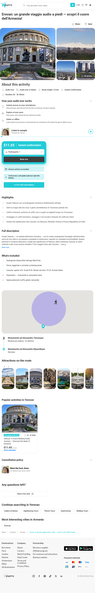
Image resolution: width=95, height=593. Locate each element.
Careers (20, 551)
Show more (5, 247)
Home (4, 532)
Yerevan (22, 532)
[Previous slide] (4, 366)
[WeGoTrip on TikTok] (50, 576)
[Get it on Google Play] (86, 548)
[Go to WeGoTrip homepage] (8, 4)
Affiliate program (40, 551)
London (5, 554)
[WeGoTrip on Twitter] (56, 576)
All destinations (8, 567)
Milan (4, 564)
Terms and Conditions (21, 561)
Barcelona (6, 547)
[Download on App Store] (71, 548)
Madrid (5, 557)
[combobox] (44, 5)
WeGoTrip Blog (23, 554)
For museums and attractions (45, 554)
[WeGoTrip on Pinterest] (45, 576)
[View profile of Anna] (5, 469)
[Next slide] (8, 366)
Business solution (40, 557)
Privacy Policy (23, 566)
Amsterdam (7, 560)
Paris (4, 551)
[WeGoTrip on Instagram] (33, 576)
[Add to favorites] (34, 407)
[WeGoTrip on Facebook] (39, 576)
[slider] (1, 136)
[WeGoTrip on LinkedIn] (61, 576)
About (20, 547)
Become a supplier (40, 547)
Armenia (13, 532)
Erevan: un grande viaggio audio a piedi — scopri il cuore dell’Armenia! (52, 532)
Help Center (22, 557)
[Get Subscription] (72, 5)
